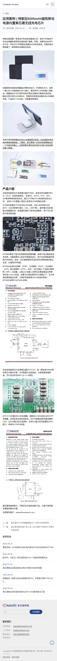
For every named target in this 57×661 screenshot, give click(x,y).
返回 (7, 13)
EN (47, 4)
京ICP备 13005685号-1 (44, 651)
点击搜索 (36, 612)
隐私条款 (6, 657)
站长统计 (7, 654)
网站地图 (15, 657)
